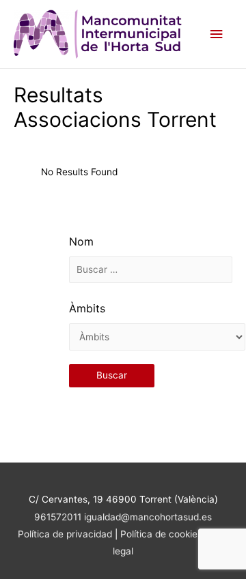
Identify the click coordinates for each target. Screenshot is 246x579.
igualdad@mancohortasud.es (148, 516)
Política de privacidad (65, 534)
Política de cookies (162, 534)
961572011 (57, 516)
